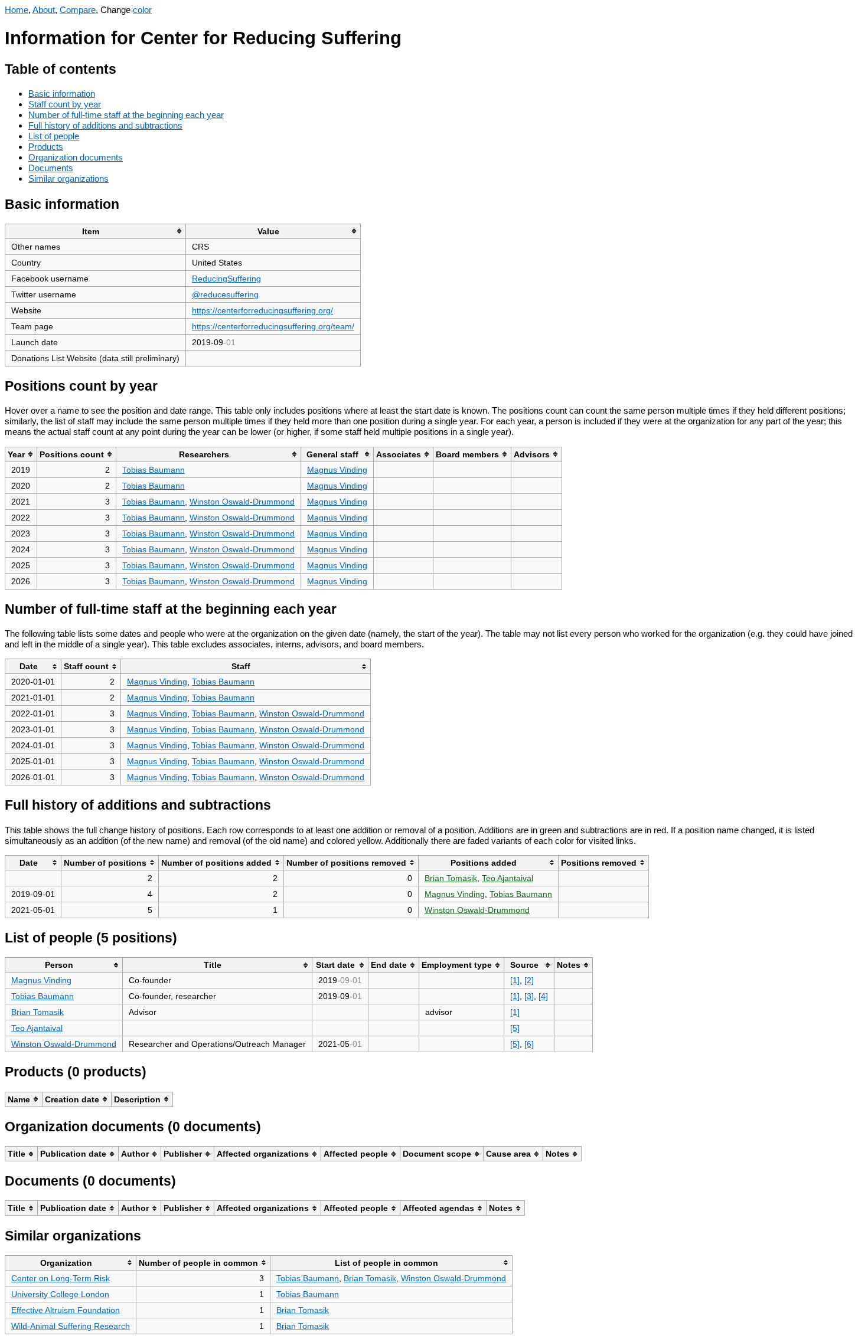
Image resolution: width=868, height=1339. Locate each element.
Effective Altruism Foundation (65, 1310)
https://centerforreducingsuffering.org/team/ (273, 326)
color (142, 10)
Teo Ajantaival (507, 878)
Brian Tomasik (451, 878)
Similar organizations (68, 178)
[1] (515, 980)
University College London (60, 1294)
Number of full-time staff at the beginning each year (126, 115)
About (43, 10)
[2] (529, 980)
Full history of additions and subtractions (105, 125)
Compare (78, 10)
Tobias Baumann (153, 469)
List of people (53, 136)
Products (45, 147)
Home (16, 10)
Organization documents (75, 157)
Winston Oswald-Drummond (242, 501)
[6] (529, 1044)
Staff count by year (64, 104)
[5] (515, 1028)
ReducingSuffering (226, 278)
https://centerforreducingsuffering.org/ (262, 310)
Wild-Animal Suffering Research (70, 1326)
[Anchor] (125, 67)
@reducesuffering (225, 294)
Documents (50, 168)
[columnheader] (95, 231)
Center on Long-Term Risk (60, 1278)
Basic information (61, 94)
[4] (543, 996)
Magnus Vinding (337, 469)
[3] (529, 996)
